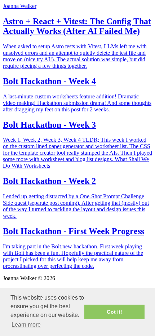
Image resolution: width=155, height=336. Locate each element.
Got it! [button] (114, 312)
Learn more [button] (26, 325)
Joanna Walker (19, 6)
